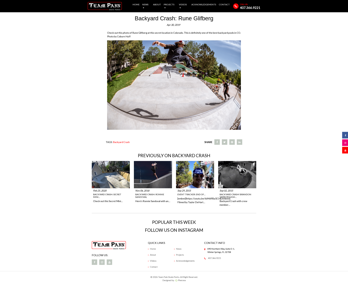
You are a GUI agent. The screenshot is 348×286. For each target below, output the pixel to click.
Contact (224, 4)
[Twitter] (224, 142)
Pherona (182, 280)
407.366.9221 (250, 8)
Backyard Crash (121, 142)
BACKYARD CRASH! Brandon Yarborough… (235, 195)
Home (136, 4)
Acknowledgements (203, 4)
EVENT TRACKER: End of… (191, 194)
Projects (169, 4)
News (145, 4)
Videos (183, 4)
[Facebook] (217, 142)
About (157, 4)
